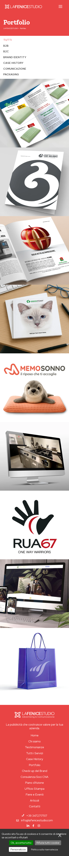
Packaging (11, 74)
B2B (6, 45)
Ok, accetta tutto (21, 843)
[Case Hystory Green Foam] (34, 319)
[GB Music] (34, 182)
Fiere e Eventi (35, 794)
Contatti (34, 806)
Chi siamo (34, 741)
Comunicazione (14, 68)
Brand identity (14, 57)
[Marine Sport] (34, 662)
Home (35, 735)
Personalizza (18, 849)
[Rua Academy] (34, 525)
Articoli (34, 800)
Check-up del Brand (34, 771)
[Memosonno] (34, 388)
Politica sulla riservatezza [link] (44, 849)
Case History (34, 759)
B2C (6, 51)
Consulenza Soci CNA (34, 777)
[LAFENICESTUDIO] (23, 6)
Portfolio (34, 765)
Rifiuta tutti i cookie (48, 843)
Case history (13, 63)
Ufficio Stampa (34, 789)
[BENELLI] (34, 456)
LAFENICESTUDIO (10, 28)
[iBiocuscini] (34, 113)
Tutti (7, 40)
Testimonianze (34, 747)
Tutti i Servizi (34, 753)
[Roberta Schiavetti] (34, 593)
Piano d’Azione (34, 783)
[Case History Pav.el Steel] (34, 250)
